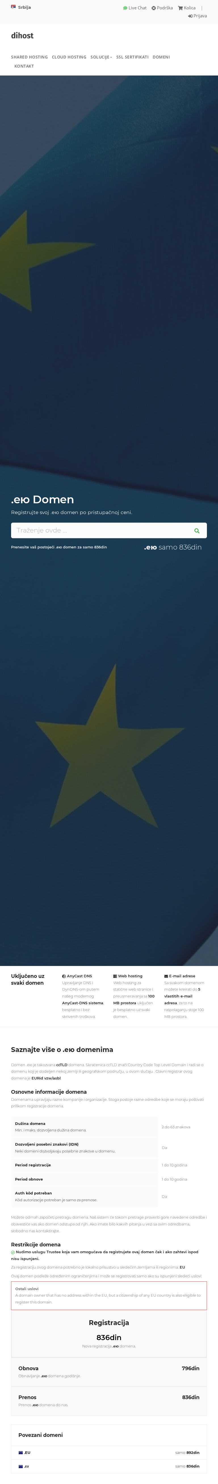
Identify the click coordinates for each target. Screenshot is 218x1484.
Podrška (164, 8)
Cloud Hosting (69, 57)
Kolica (190, 8)
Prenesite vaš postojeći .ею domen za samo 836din (59, 547)
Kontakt (24, 66)
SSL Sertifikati (132, 57)
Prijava (199, 15)
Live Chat (136, 8)
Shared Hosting (29, 57)
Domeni (161, 57)
